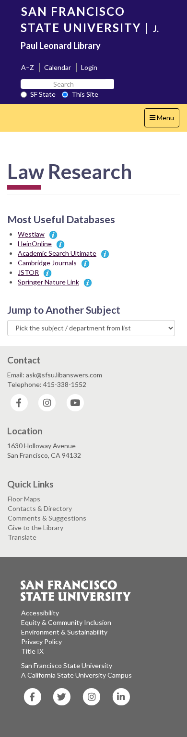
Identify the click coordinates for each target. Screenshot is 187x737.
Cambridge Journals (47, 263)
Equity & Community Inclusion (66, 622)
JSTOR (28, 272)
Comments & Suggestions (47, 518)
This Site (84, 94)
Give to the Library (35, 527)
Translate (22, 537)
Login (89, 67)
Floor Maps (24, 499)
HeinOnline (35, 243)
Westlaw (31, 234)
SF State (43, 94)
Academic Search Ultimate (57, 253)
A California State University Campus (76, 675)
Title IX (32, 651)
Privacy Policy (41, 641)
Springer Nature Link (48, 282)
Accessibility (40, 613)
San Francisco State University (66, 665)
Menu (164, 120)
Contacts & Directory (40, 508)
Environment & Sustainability (64, 632)
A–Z (27, 67)
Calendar (57, 67)
